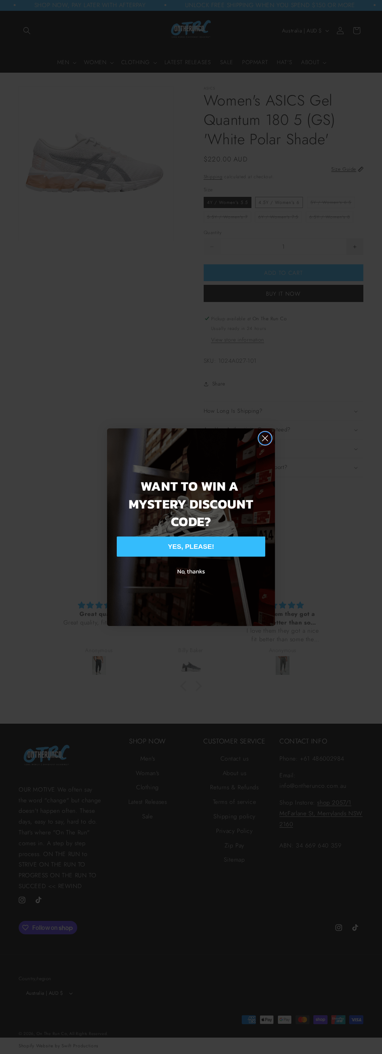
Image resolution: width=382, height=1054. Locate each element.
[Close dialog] (265, 438)
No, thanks (191, 571)
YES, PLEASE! (191, 546)
